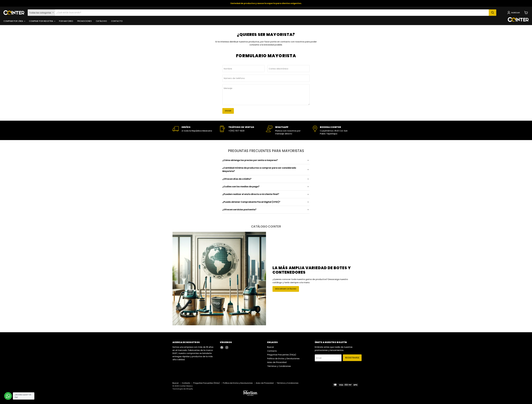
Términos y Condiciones (279, 366)
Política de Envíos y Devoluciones (283, 358)
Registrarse (352, 357)
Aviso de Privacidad (277, 362)
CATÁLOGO (101, 21)
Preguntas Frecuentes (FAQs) (281, 354)
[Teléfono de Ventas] (242, 130)
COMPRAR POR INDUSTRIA (41, 21)
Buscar (270, 347)
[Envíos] (195, 130)
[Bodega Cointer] (336, 130)
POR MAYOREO (66, 21)
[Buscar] (492, 12)
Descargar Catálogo (285, 288)
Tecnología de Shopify (182, 389)
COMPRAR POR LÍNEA (13, 21)
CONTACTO (117, 21)
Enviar (228, 110)
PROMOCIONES (84, 21)
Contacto (272, 351)
